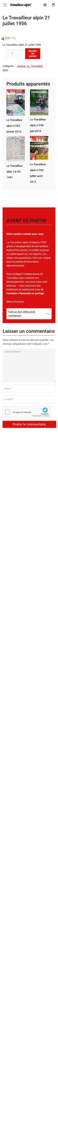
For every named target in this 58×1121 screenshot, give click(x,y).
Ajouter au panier (32, 53)
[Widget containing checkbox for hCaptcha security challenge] (27, 412)
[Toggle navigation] (5, 4)
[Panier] (53, 4)
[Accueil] (20, 5)
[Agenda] (45, 4)
